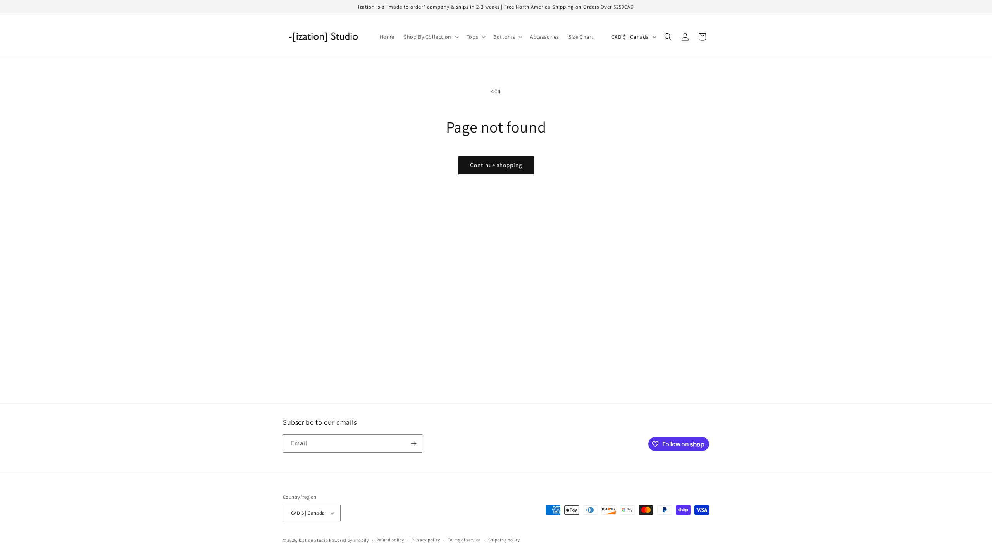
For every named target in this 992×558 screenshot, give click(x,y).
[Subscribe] (413, 443)
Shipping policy (504, 539)
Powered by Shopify (349, 540)
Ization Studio (313, 540)
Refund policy (390, 539)
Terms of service (464, 539)
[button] (430, 37)
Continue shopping (496, 165)
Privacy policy (426, 539)
